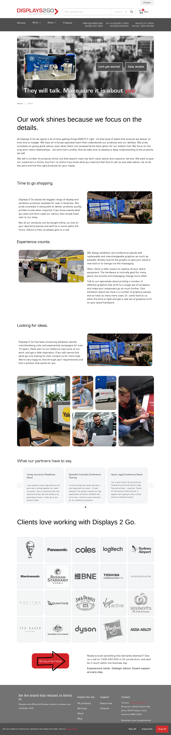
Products (147, 3)
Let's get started (109, 67)
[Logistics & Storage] (105, 393)
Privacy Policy (71, 729)
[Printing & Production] (136, 411)
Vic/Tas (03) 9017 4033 (117, 23)
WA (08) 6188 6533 (119, 26)
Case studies (136, 67)
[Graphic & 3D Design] (43, 411)
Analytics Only (147, 729)
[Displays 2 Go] (37, 12)
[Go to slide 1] (85, 507)
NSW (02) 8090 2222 (93, 23)
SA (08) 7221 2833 (94, 26)
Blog (79, 718)
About (50, 23)
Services (21, 23)
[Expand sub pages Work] (37, 25)
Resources (106, 703)
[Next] (151, 485)
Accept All (162, 729)
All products (84, 703)
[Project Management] (94, 429)
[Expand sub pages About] (52, 25)
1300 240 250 (137, 703)
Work (35, 23)
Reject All (132, 729)
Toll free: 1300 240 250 (143, 26)
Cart (145, 11)
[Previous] (19, 485)
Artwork (104, 708)
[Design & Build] (82, 393)
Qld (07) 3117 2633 (144, 23)
